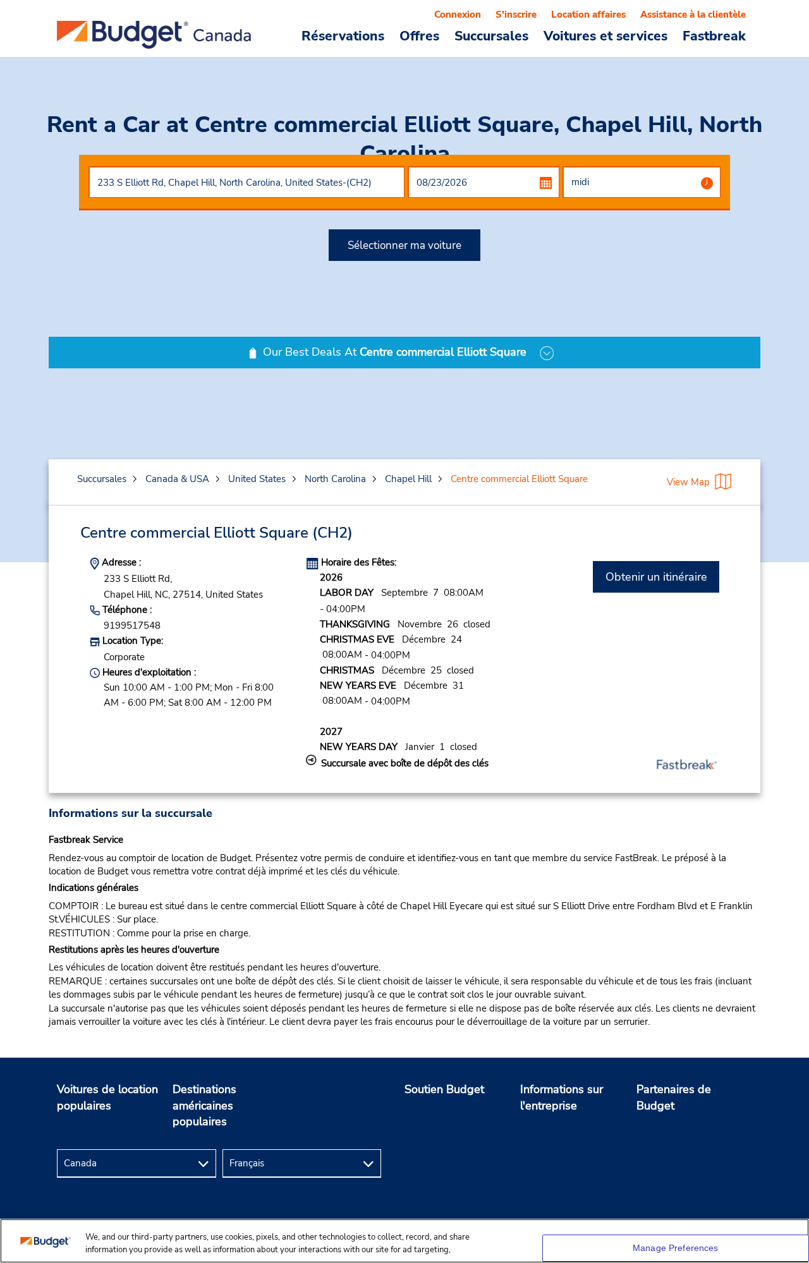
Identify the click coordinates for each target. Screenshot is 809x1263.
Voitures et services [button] (605, 35)
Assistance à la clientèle (693, 14)
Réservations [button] (342, 35)
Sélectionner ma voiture (404, 245)
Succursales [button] (491, 35)
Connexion (457, 14)
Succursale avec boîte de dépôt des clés (405, 763)
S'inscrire (516, 14)
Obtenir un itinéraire (656, 576)
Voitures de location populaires (107, 1097)
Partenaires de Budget (673, 1097)
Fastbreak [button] (714, 35)
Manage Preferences (676, 1248)
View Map (688, 482)
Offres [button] (419, 35)
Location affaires (588, 14)
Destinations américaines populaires (204, 1105)
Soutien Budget (444, 1089)
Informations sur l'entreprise (561, 1097)
